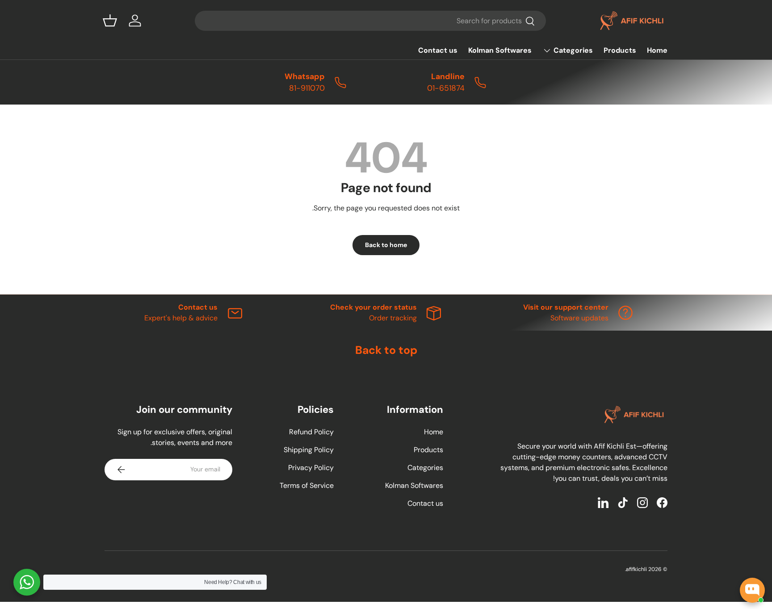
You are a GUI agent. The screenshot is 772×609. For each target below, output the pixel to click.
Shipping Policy (309, 449)
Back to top (386, 350)
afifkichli (636, 569)
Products (620, 50)
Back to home (386, 245)
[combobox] (370, 21)
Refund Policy (311, 432)
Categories (573, 50)
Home (657, 50)
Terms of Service (307, 485)
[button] (110, 20)
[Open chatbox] (752, 590)
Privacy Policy (311, 467)
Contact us (437, 50)
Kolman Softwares (500, 50)
